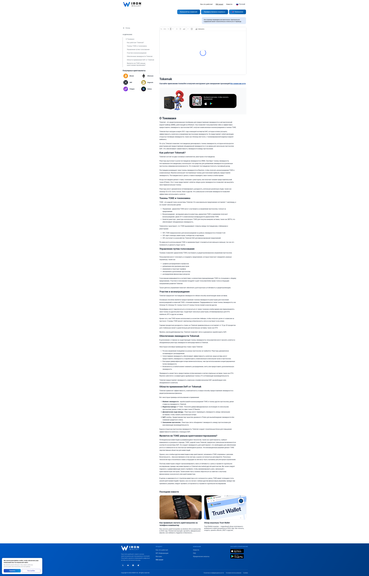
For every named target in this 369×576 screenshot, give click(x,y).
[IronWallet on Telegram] (138, 565)
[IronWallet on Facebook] (133, 565)
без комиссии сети (238, 84)
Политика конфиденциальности (214, 573)
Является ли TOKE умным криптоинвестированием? (136, 64)
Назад (127, 28)
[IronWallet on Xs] (123, 565)
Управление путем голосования (138, 49)
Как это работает (206, 4)
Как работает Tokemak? (135, 42)
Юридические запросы (201, 556)
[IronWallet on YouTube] (128, 565)
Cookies (245, 573)
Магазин (159, 556)
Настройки (31, 570)
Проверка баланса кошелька (214, 12)
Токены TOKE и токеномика (137, 46)
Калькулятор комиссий (188, 12)
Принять (12, 570)
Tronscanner (239, 12)
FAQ (194, 553)
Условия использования (233, 573)
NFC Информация (162, 553)
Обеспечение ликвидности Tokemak (140, 56)
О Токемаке (130, 39)
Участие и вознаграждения (136, 53)
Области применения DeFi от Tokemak (140, 60)
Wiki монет (219, 4)
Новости (229, 4)
